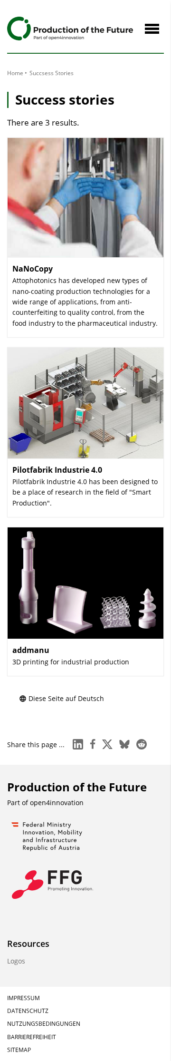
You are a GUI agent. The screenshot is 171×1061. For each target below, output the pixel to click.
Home (15, 73)
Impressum (23, 998)
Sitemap (19, 1050)
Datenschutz (27, 1011)
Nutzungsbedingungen (43, 1024)
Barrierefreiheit (31, 1037)
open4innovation (57, 802)
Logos (16, 960)
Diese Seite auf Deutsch (66, 698)
